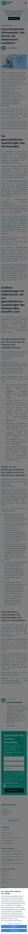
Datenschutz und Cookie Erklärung (13, 920)
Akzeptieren (14, 930)
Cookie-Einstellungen (14, 923)
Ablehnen (14, 926)
